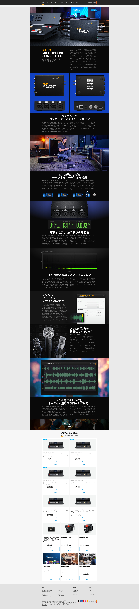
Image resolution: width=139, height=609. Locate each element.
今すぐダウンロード (69, 579)
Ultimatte (43, 592)
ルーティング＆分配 (61, 595)
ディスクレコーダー (45, 594)
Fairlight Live (75, 5)
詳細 (51, 579)
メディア (72, 2)
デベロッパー (61, 2)
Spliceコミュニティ (76, 594)
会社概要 (67, 2)
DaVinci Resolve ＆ (47, 590)
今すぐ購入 (93, 10)
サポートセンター (76, 590)
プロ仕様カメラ (44, 588)
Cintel (46, 596)
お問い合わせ (75, 591)
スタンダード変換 (60, 588)
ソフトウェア (60, 5)
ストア (47, 2)
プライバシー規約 (91, 594)
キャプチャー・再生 (45, 595)
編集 (63, 5)
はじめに (51, 5)
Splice (77, 2)
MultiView (59, 594)
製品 (43, 2)
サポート (56, 2)
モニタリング (60, 591)
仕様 (83, 5)
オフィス (90, 588)
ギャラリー (71, 5)
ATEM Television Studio (45, 5)
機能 (57, 5)
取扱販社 (51, 2)
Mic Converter (67, 5)
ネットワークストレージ (61, 592)
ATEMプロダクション (47, 591)
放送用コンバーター (61, 590)
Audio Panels (80, 5)
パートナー (90, 591)
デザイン (54, 5)
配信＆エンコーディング (61, 596)
